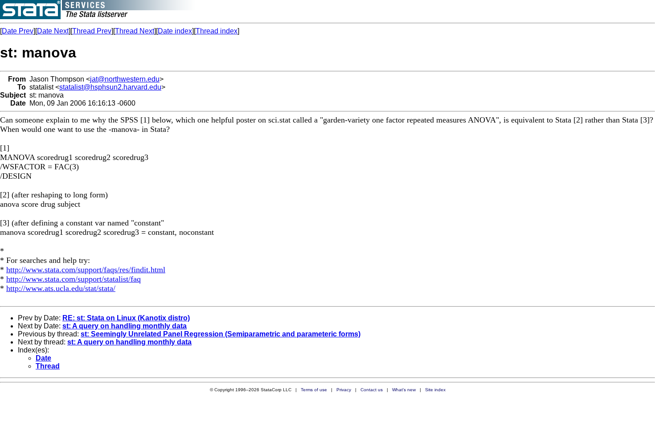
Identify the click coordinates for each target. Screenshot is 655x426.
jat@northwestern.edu (125, 79)
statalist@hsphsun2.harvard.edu (110, 87)
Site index (435, 389)
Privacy (343, 389)
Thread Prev (91, 31)
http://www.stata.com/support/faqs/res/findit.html (85, 269)
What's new (404, 389)
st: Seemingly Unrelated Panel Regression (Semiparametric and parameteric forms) (220, 334)
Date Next (53, 31)
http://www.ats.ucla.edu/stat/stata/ (60, 288)
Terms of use (314, 389)
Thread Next (134, 31)
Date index (175, 31)
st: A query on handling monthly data (124, 326)
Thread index (216, 31)
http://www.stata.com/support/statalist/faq (73, 278)
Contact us (371, 389)
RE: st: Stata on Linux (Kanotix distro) (126, 318)
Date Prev (17, 31)
